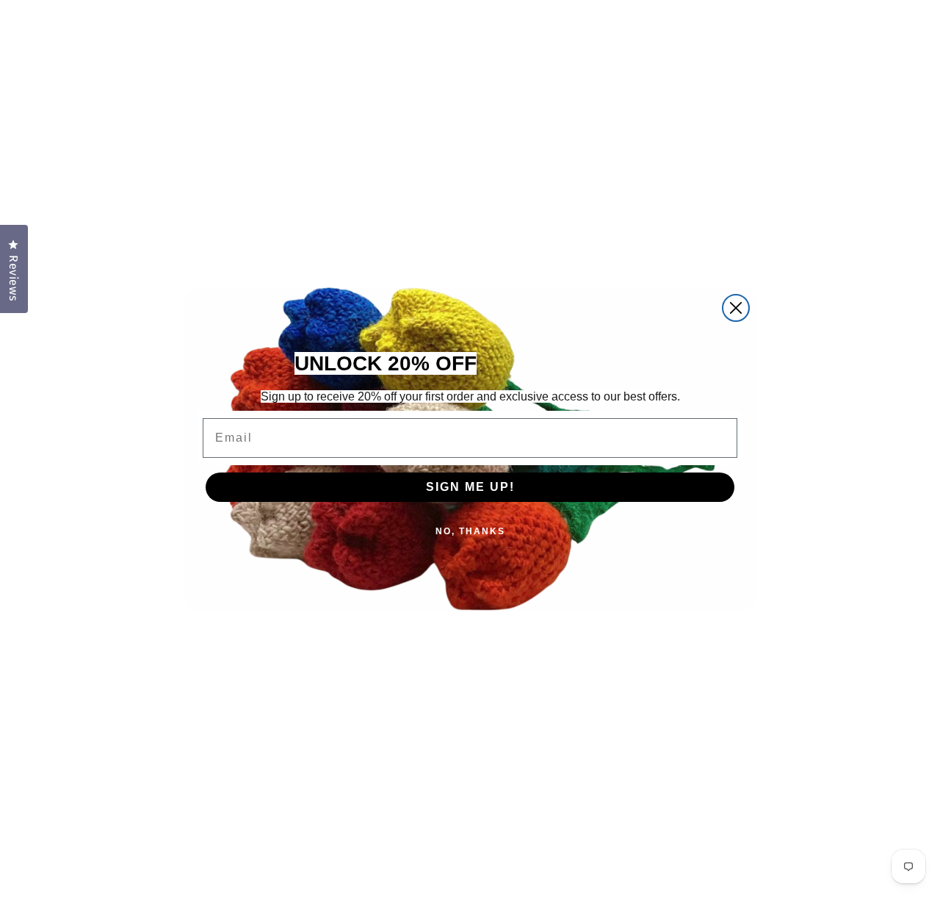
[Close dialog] (736, 308)
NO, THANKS (470, 531)
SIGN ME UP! (470, 487)
